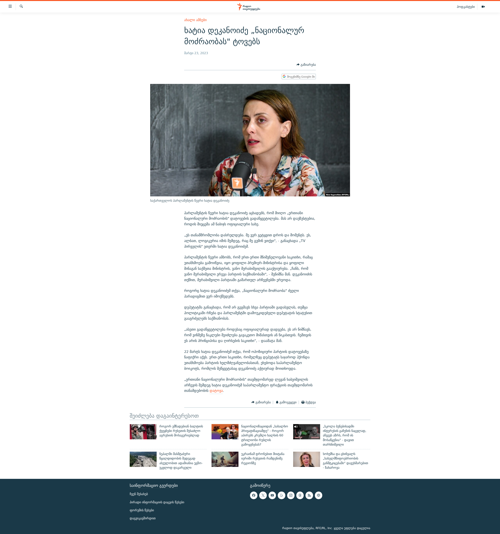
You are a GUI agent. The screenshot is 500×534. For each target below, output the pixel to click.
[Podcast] (318, 495)
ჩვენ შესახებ (139, 494)
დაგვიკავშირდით (143, 518)
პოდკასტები (466, 6)
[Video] (483, 7)
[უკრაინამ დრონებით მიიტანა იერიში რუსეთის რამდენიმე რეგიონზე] (225, 459)
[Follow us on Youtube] (272, 495)
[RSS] (309, 495)
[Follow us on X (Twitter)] (263, 495)
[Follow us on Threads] (300, 495)
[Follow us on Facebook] (253, 495)
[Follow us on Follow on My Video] (281, 495)
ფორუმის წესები (142, 510)
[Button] (306, 65)
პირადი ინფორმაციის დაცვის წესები (157, 502)
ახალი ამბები (195, 20)
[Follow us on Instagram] (291, 495)
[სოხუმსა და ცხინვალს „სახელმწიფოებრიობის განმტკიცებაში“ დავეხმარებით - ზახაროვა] (306, 459)
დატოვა (216, 390)
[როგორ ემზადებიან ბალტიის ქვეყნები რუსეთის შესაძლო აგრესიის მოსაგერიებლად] (143, 431)
